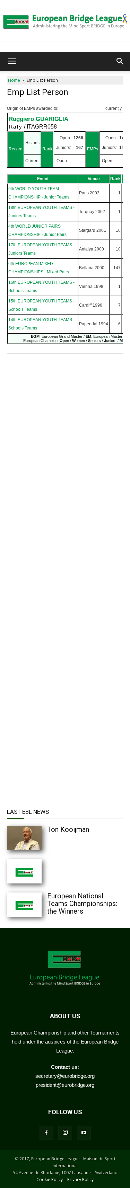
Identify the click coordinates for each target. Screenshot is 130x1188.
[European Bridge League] (65, 21)
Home (14, 80)
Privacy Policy (80, 1179)
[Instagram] (65, 1133)
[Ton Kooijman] (38, 838)
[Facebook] (46, 1133)
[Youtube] (84, 1133)
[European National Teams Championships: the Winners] (38, 904)
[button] (12, 61)
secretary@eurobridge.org (65, 1076)
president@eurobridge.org (65, 1085)
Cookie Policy (49, 1179)
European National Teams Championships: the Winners (82, 903)
